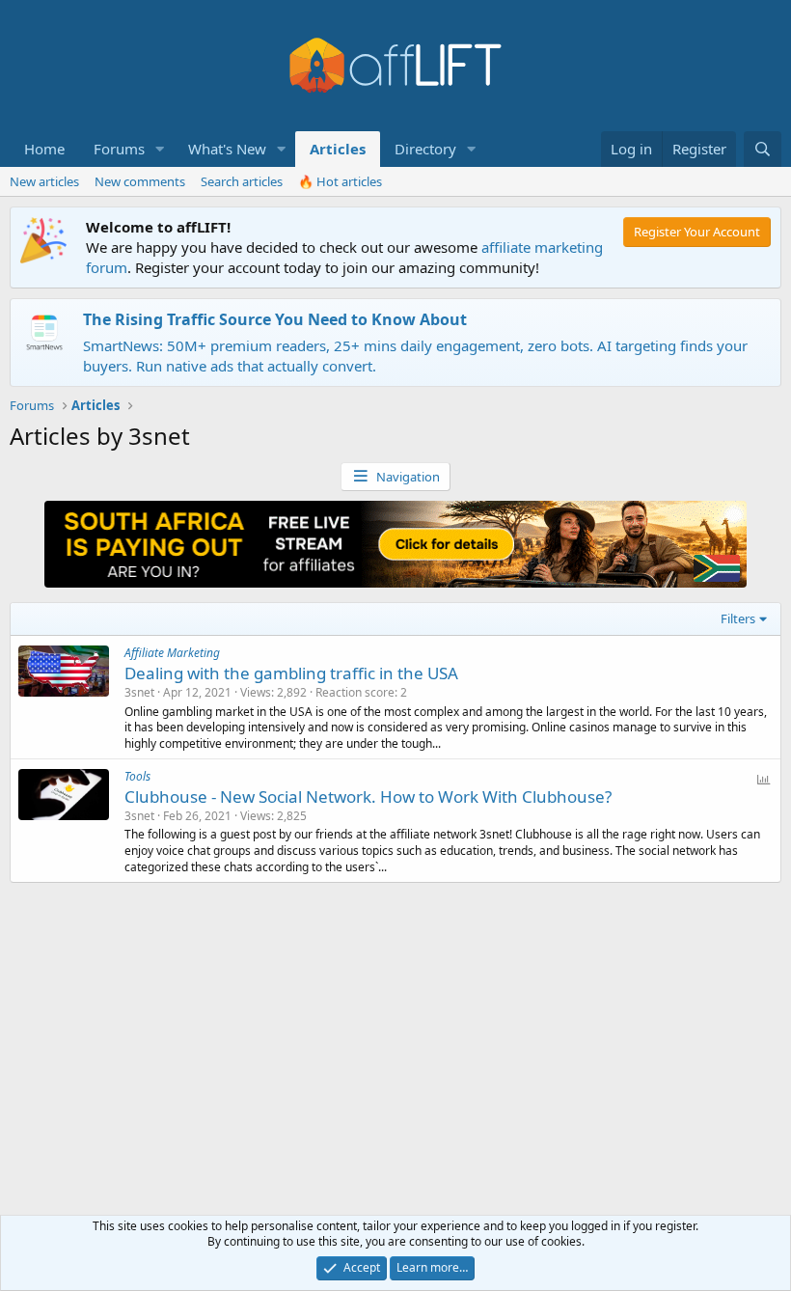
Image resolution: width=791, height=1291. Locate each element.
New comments (140, 181)
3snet (139, 692)
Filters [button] (738, 618)
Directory (425, 148)
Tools (137, 776)
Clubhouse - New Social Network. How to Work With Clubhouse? (368, 796)
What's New (227, 148)
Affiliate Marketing (172, 653)
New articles (44, 181)
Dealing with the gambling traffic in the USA (291, 673)
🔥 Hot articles (340, 181)
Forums (119, 148)
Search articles (242, 181)
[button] (160, 149)
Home (44, 148)
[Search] (762, 149)
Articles (338, 148)
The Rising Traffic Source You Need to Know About (275, 319)
